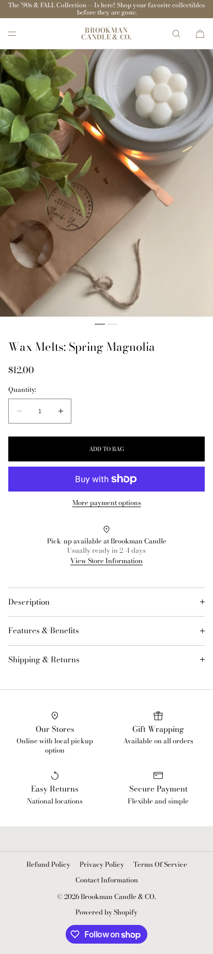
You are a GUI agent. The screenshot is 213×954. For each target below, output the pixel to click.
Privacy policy (102, 864)
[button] (176, 33)
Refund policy (48, 864)
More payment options (106, 503)
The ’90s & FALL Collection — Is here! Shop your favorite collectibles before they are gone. (106, 8)
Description (29, 602)
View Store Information (106, 560)
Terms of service (160, 864)
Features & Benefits (43, 630)
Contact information (106, 880)
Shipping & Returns (44, 659)
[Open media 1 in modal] (106, 183)
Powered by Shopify (106, 912)
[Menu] (20, 33)
